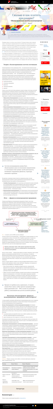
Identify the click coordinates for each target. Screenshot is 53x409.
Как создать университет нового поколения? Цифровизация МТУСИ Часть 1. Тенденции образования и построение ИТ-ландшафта (45, 154)
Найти (45, 62)
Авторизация (45, 113)
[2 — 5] (3, 51)
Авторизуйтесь (23, 398)
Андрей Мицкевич (16, 32)
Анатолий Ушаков (46, 211)
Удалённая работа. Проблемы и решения (45, 231)
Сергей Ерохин (47, 165)
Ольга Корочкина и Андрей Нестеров (45, 145)
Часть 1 (24, 23)
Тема (43, 53)
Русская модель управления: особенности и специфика (44, 223)
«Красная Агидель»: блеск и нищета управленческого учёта (45, 227)
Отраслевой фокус (46, 56)
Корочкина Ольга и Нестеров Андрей (45, 187)
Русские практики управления (46, 45)
